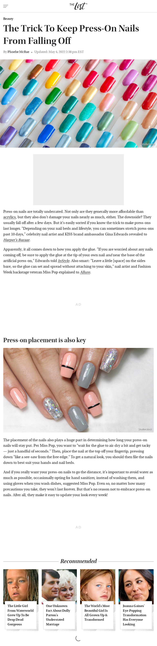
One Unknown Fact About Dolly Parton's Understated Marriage (58, 615)
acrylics (9, 217)
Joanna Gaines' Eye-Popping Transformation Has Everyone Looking (134, 615)
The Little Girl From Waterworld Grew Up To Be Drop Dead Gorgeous (21, 615)
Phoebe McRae (18, 52)
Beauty (8, 18)
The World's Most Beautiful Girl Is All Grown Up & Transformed (97, 612)
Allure (85, 272)
